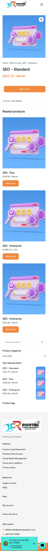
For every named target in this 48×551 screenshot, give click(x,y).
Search (42, 342)
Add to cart (25, 89)
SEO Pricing (15, 63)
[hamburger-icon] (41, 4)
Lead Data (7, 356)
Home (5, 63)
